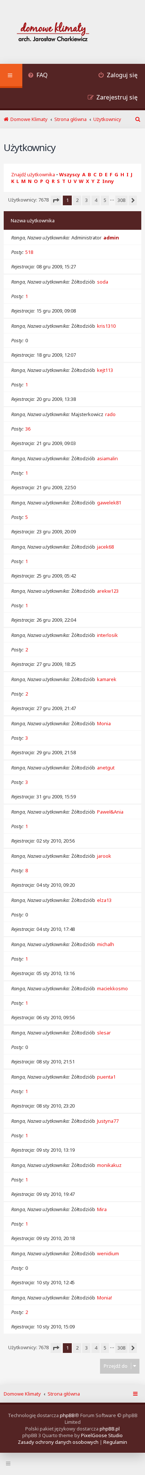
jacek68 (105, 546)
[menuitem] (37, 76)
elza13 (104, 900)
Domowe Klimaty (22, 1393)
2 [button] (77, 200)
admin (111, 237)
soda (102, 281)
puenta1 (106, 1076)
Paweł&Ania (110, 811)
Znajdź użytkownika (33, 174)
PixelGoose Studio (102, 1435)
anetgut (106, 767)
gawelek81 (109, 502)
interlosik (107, 635)
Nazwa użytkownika (33, 220)
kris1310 (106, 326)
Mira (102, 1209)
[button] (56, 200)
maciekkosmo (112, 988)
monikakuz (109, 1165)
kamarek (106, 679)
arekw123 (108, 591)
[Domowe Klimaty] (72, 33)
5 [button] (105, 200)
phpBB (67, 1415)
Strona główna (64, 1393)
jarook (104, 856)
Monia (104, 723)
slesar (104, 1032)
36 (27, 428)
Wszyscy (69, 174)
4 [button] (95, 200)
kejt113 (105, 370)
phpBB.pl (110, 1428)
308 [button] (121, 200)
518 (29, 252)
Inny (108, 181)
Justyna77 (108, 1121)
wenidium (108, 1253)
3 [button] (86, 200)
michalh (105, 944)
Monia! (104, 1297)
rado (110, 414)
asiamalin (107, 458)
